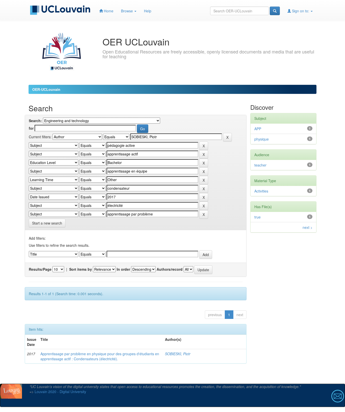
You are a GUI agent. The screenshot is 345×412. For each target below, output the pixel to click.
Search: (35, 120)
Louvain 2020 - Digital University (60, 391)
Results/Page (40, 269)
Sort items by (80, 269)
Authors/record (170, 269)
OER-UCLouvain (46, 89)
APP (257, 128)
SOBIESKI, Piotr (177, 353)
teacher (260, 165)
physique (261, 139)
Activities (261, 191)
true (257, 216)
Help (147, 10)
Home (108, 10)
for (31, 128)
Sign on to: (300, 10)
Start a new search (47, 223)
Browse (127, 10)
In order (123, 269)
